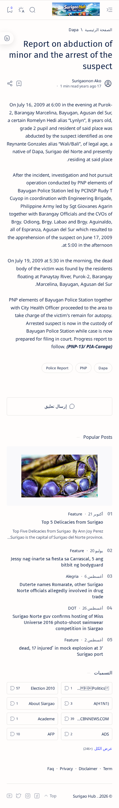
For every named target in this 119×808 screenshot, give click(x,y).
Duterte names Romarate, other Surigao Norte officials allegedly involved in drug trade (60, 591)
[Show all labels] (97, 748)
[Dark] (21, 10)
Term (107, 768)
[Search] (32, 10)
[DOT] (72, 608)
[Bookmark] (9, 10)
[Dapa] (103, 368)
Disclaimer (88, 768)
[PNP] (83, 368)
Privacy (66, 768)
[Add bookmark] (19, 83)
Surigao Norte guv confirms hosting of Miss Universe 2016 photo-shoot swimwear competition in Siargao (58, 622)
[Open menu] (109, 10)
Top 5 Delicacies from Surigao (72, 522)
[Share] (10, 83)
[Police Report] (57, 368)
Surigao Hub (85, 796)
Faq (50, 768)
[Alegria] (72, 576)
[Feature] (75, 514)
